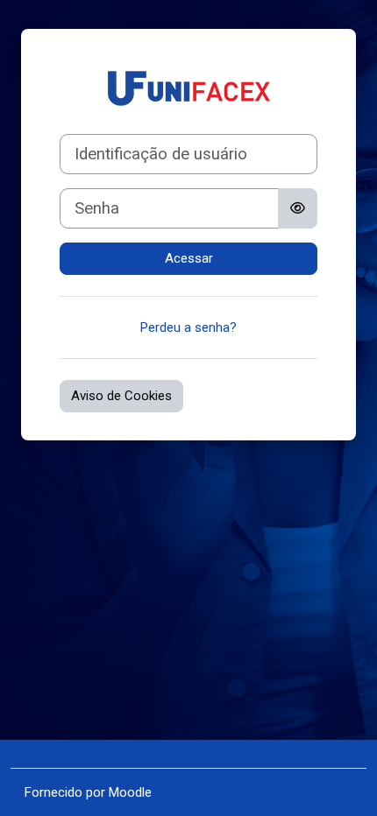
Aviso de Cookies (121, 396)
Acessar (189, 258)
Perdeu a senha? (188, 327)
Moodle (130, 792)
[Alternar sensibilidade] (297, 208)
